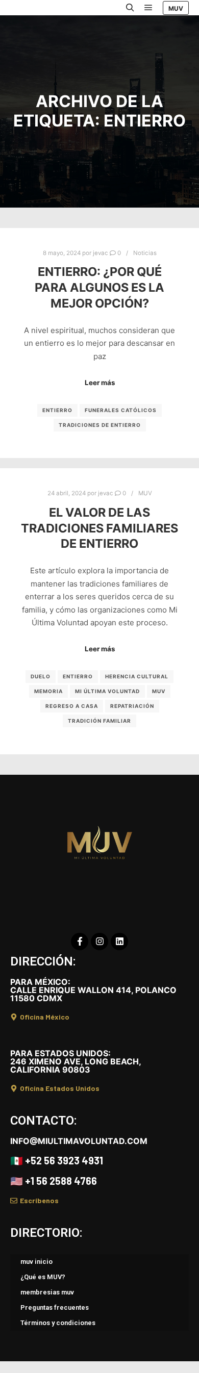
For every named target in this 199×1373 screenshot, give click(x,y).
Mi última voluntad (107, 691)
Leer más (100, 382)
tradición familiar (99, 721)
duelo (41, 676)
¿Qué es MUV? (42, 1277)
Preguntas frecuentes (54, 1307)
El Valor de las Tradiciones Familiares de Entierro (99, 528)
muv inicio (36, 1261)
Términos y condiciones (57, 1323)
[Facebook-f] (79, 941)
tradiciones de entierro (100, 425)
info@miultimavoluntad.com (78, 1141)
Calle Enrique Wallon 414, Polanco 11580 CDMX (93, 990)
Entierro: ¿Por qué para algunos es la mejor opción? (99, 287)
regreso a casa (71, 706)
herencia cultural (136, 676)
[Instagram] (99, 941)
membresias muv (47, 1292)
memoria (48, 691)
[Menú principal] (148, 7)
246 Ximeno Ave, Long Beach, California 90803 (75, 1061)
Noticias (145, 253)
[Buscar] (130, 7)
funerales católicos (121, 410)
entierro (57, 410)
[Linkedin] (119, 941)
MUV (175, 8)
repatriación (132, 706)
